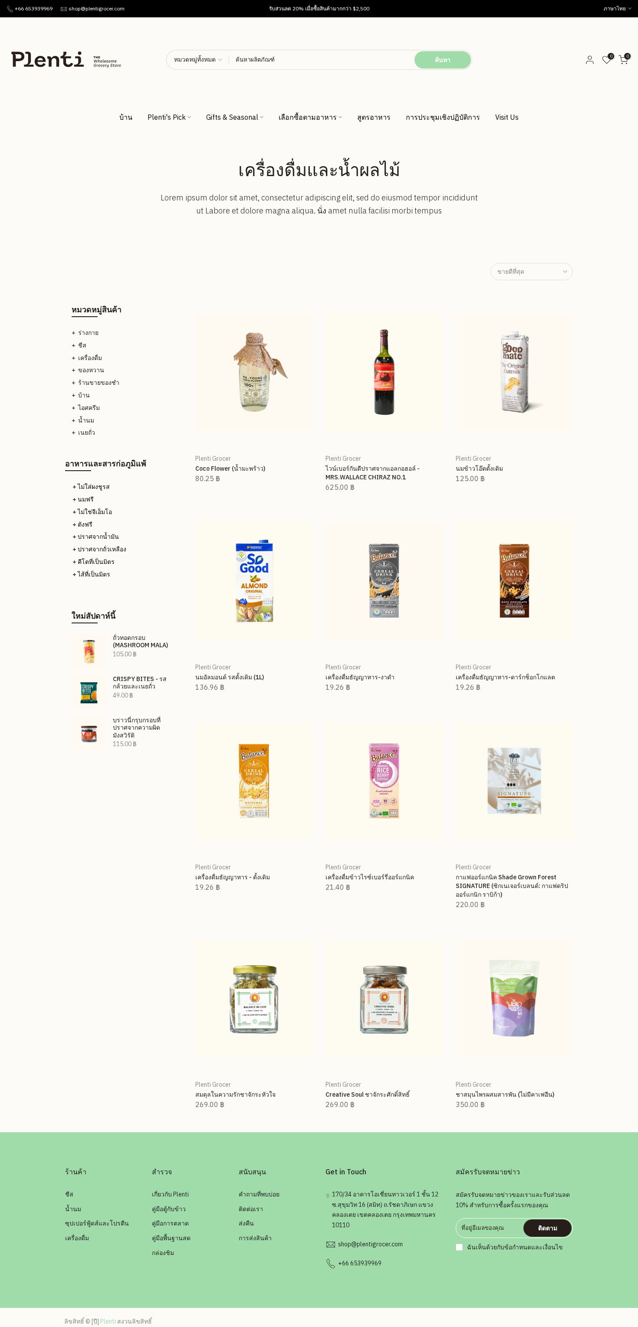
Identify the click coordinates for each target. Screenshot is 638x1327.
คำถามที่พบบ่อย (259, 1194)
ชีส (82, 345)
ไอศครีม (89, 408)
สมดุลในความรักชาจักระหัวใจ (235, 1094)
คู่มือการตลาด (170, 1223)
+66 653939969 (34, 8)
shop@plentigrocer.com (97, 8)
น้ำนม (86, 420)
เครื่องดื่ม (90, 358)
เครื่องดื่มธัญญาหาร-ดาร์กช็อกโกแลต (505, 677)
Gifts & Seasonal (232, 117)
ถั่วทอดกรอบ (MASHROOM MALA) (140, 641)
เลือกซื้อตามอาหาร (308, 117)
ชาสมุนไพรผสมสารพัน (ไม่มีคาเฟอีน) (505, 1094)
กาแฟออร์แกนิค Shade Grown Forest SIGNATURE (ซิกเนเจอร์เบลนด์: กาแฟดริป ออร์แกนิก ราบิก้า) (512, 885)
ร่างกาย (88, 333)
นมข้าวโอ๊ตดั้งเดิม (479, 468)
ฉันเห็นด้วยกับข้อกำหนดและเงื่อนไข (515, 1247)
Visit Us (507, 117)
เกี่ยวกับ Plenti (170, 1194)
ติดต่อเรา (251, 1209)
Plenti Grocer (213, 458)
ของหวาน (91, 370)
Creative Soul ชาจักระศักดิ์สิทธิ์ (368, 1094)
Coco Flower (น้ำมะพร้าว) (230, 468)
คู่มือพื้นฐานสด (171, 1238)
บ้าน (125, 117)
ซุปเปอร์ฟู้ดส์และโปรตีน (97, 1223)
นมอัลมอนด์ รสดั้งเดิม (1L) (229, 677)
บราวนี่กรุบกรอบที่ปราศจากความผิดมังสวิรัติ (137, 728)
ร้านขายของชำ (98, 383)
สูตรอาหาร (374, 117)
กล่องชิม (163, 1253)
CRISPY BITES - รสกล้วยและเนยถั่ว (140, 683)
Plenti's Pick (167, 117)
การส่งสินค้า (255, 1238)
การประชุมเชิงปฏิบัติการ (443, 117)
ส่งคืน (246, 1223)
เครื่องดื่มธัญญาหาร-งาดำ (360, 677)
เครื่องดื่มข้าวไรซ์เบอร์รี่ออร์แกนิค (370, 877)
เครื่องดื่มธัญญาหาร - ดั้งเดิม (232, 877)
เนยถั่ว (86, 432)
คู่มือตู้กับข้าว (169, 1209)
